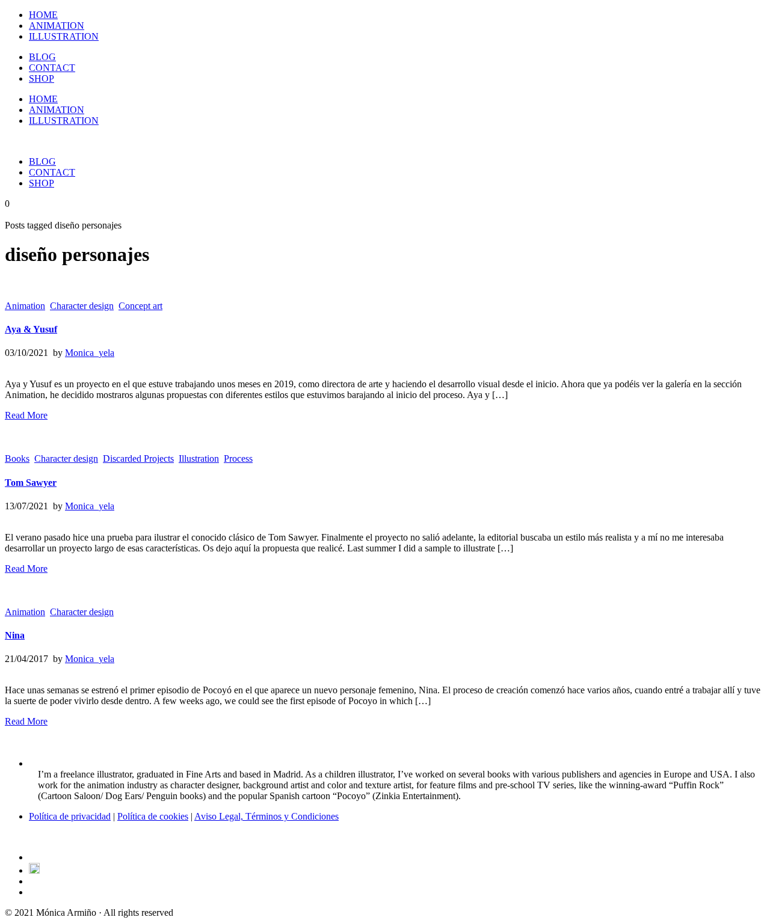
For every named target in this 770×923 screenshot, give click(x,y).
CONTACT (52, 68)
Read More (26, 415)
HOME (43, 15)
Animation (25, 306)
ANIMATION (56, 25)
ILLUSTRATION (64, 36)
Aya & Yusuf (31, 329)
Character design (82, 306)
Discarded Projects (138, 458)
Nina (15, 635)
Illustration (199, 458)
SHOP (41, 78)
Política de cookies (152, 816)
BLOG (42, 57)
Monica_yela (89, 353)
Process (238, 458)
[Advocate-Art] (34, 870)
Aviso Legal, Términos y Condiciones (266, 816)
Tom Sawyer (31, 482)
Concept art (140, 306)
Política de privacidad (70, 816)
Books (17, 458)
